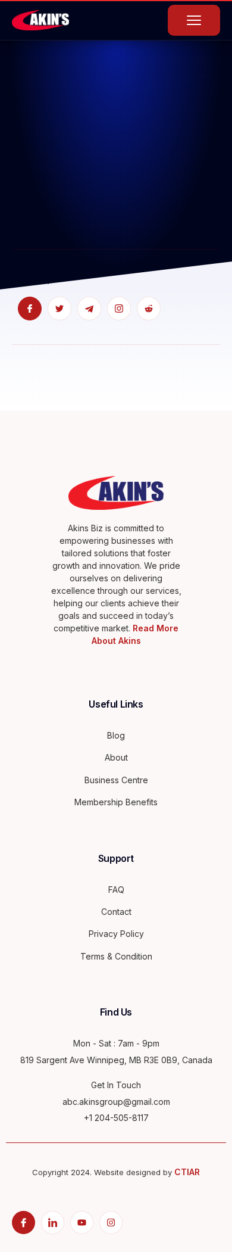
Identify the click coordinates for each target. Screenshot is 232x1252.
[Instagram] (111, 1222)
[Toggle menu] (194, 20)
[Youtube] (81, 1222)
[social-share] (30, 308)
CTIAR (187, 1172)
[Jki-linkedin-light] (52, 1222)
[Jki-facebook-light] (23, 1222)
